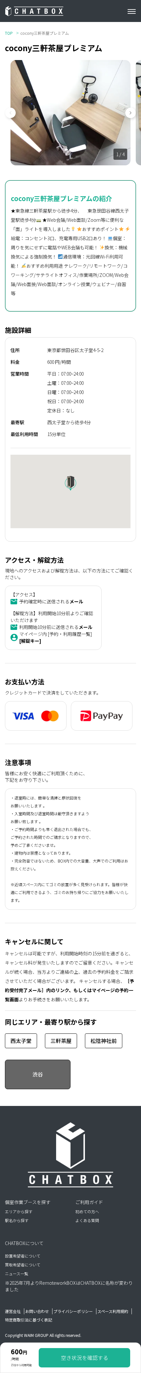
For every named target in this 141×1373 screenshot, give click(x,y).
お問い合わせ (37, 1311)
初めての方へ (87, 1211)
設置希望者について (22, 1256)
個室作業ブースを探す (27, 1202)
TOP (9, 33)
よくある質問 (87, 1220)
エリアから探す (18, 1211)
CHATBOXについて (24, 1243)
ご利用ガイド (89, 1202)
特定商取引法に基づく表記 (28, 1319)
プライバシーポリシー (73, 1311)
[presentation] (13, 113)
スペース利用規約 (112, 1311)
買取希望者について (22, 1264)
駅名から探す (17, 1220)
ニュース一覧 (16, 1273)
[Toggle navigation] (134, 11)
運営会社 (13, 1311)
